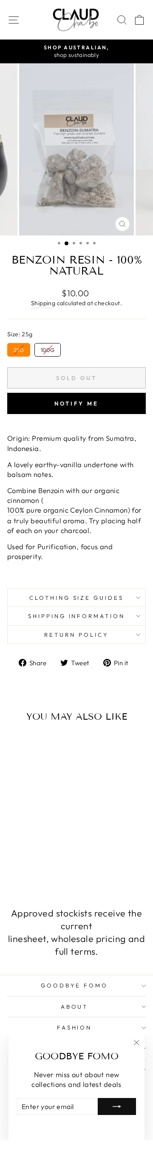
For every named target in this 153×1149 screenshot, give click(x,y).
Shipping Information (76, 616)
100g (47, 348)
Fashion (74, 1027)
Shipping (43, 303)
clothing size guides (76, 597)
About (74, 1006)
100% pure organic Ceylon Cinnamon (67, 509)
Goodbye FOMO (74, 985)
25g (19, 348)
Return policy (76, 634)
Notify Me (76, 403)
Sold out (33, 868)
